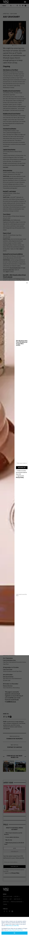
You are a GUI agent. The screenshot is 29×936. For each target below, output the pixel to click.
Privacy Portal (19, 930)
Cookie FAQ (16, 925)
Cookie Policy (9, 925)
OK (14, 933)
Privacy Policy (11, 930)
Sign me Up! (22, 467)
